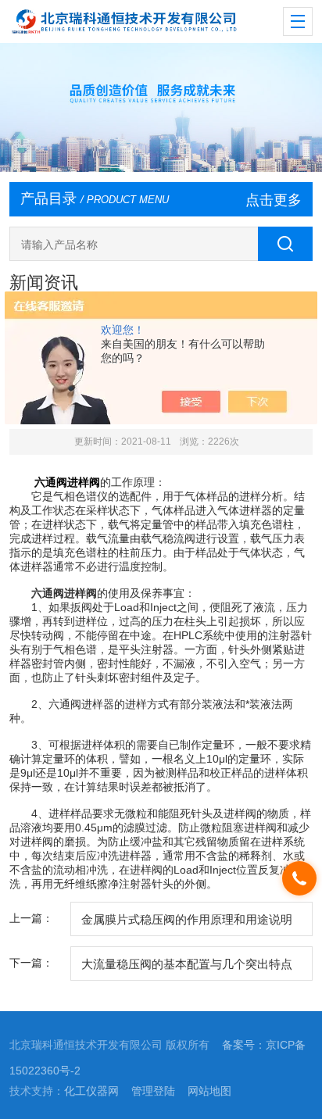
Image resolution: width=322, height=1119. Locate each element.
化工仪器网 (91, 1091)
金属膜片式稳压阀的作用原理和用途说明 (186, 919)
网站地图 (209, 1091)
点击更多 (273, 200)
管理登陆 (153, 1091)
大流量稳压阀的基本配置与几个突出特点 (186, 964)
